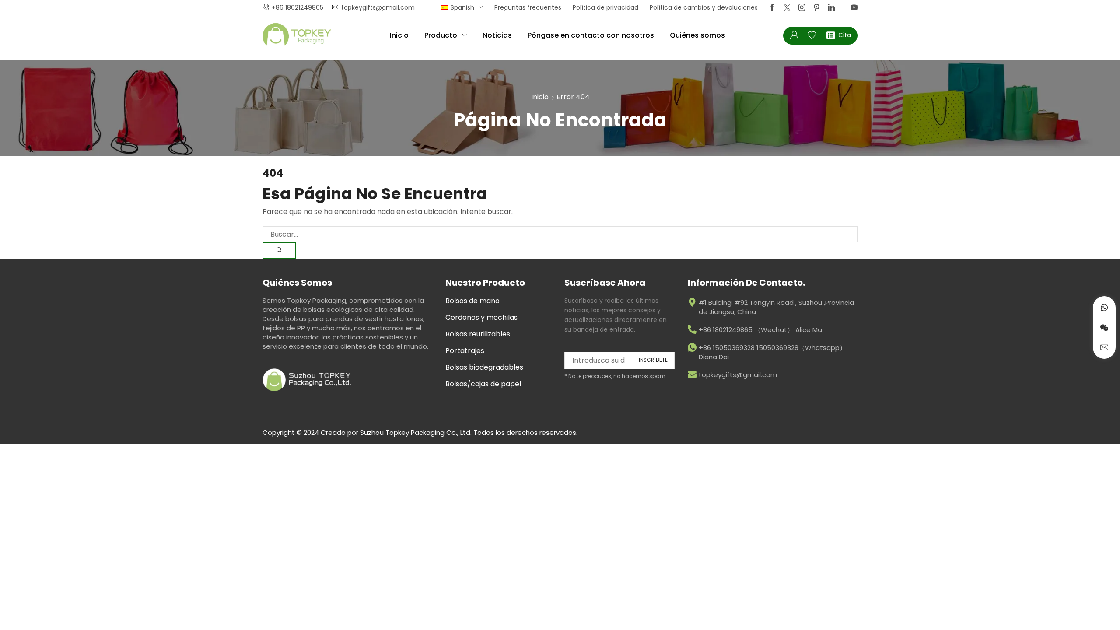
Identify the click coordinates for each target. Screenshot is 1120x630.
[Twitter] (787, 7)
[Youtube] (854, 7)
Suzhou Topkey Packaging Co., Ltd (415, 432)
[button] (794, 35)
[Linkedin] (831, 7)
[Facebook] (772, 7)
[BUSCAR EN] (279, 250)
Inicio (540, 97)
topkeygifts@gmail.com (378, 7)
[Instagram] (801, 7)
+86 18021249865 (297, 7)
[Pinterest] (816, 7)
